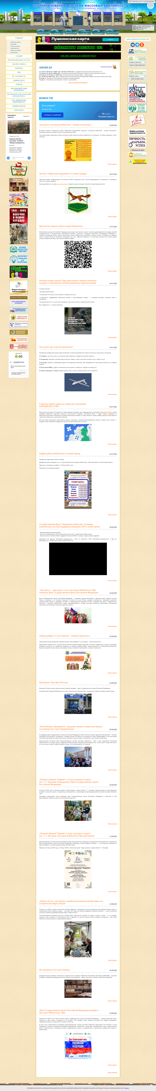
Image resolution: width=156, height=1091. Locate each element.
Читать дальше (112, 164)
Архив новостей (15, 48)
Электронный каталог (43, 32)
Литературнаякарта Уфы (85, 32)
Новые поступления (16, 50)
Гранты (19, 84)
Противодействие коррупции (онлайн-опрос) (19, 95)
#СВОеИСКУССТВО (106, 412)
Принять (126, 1088)
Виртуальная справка (71, 32)
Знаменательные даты (112, 32)
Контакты (18, 110)
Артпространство (99, 32)
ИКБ (19, 72)
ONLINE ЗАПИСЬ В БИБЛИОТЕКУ (78, 56)
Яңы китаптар (14, 52)
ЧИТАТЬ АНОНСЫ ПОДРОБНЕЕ (77, 82)
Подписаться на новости (106, 66)
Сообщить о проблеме (52, 115)
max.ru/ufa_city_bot (62, 184)
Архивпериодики (57, 32)
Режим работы (19, 106)
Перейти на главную (16, 42)
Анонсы (13, 44)
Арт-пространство (15, 46)
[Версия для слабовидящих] (141, 3)
